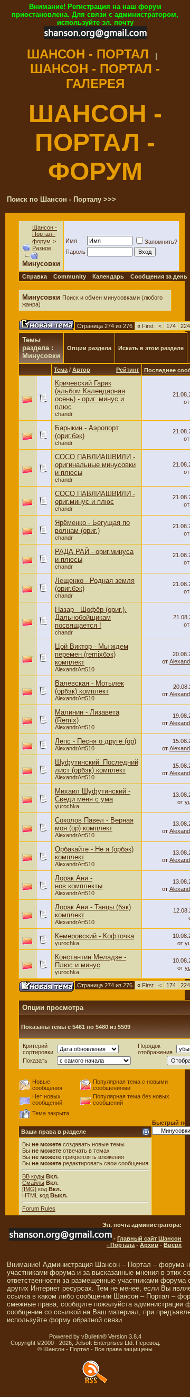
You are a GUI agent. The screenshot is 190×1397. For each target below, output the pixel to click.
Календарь (108, 276)
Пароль (75, 252)
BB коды (33, 1176)
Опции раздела (89, 348)
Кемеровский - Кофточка (94, 936)
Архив (149, 1245)
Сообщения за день (158, 276)
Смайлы (33, 1183)
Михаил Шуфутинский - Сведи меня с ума (92, 795)
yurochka (67, 806)
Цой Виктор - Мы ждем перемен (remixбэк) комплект (91, 654)
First (145, 326)
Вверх (173, 1245)
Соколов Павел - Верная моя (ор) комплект (94, 824)
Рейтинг (127, 369)
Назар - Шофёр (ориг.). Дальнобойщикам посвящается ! (91, 617)
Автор (81, 369)
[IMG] (29, 1189)
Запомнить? (161, 242)
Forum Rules (38, 1208)
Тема (61, 369)
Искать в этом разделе (151, 348)
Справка (34, 276)
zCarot (170, 1343)
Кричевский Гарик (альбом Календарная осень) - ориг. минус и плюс (90, 395)
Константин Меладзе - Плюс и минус (90, 961)
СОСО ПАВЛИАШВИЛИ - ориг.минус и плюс (95, 498)
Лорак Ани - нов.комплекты (78, 882)
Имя (71, 240)
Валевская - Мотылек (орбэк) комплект (89, 687)
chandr (64, 414)
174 (171, 326)
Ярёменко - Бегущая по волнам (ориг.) (92, 526)
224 (185, 326)
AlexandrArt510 (74, 669)
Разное (41, 248)
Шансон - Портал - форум (44, 234)
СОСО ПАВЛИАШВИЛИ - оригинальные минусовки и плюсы (95, 465)
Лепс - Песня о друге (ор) (95, 741)
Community (69, 276)
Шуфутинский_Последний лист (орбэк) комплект (96, 766)
